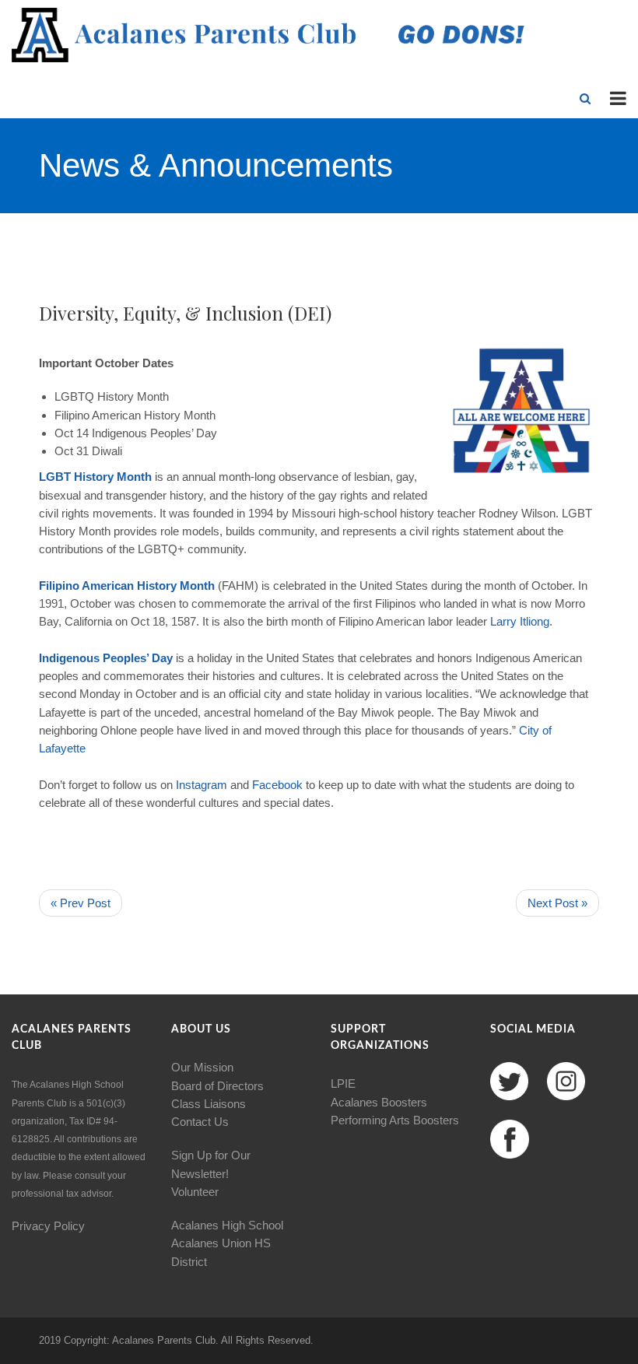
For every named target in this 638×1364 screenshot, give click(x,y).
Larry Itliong (519, 621)
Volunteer (195, 1191)
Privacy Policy (48, 1226)
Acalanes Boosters (379, 1102)
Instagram (201, 784)
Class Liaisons (208, 1103)
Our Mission (202, 1067)
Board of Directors (217, 1085)
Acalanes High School (227, 1225)
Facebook (277, 784)
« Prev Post (80, 903)
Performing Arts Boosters (395, 1120)
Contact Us (200, 1121)
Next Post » (557, 903)
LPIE (343, 1083)
